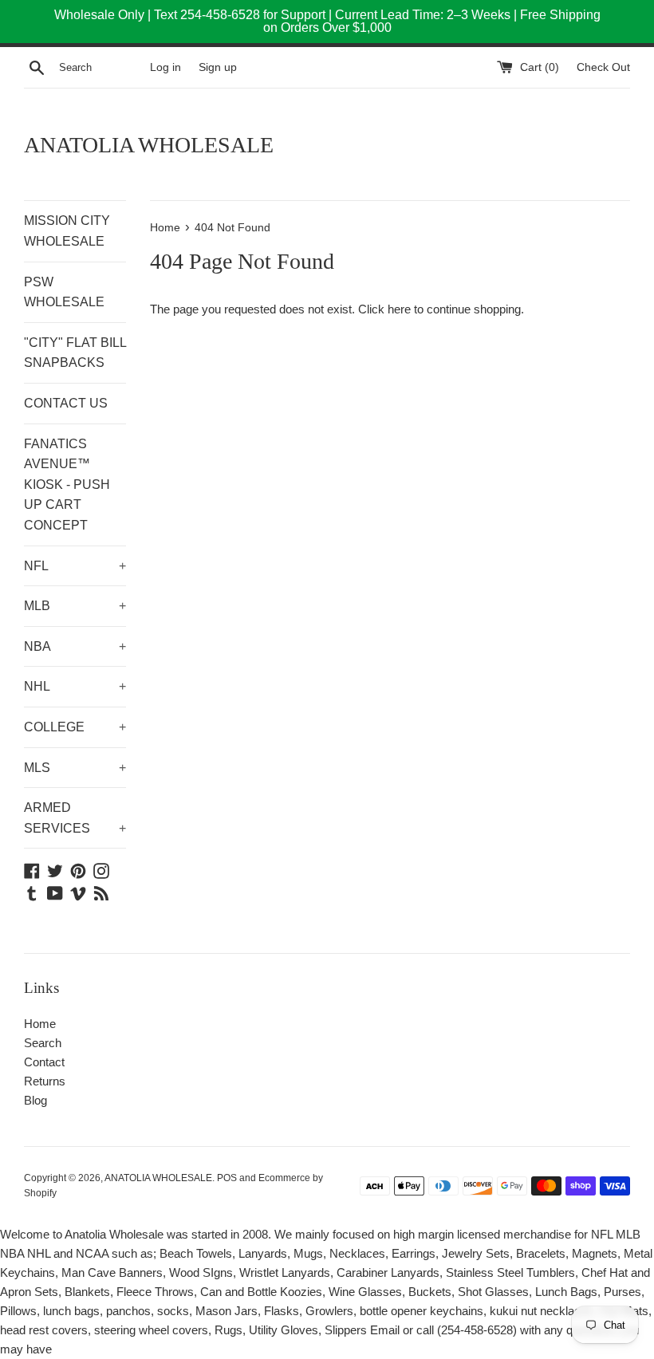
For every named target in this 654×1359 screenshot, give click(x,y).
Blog (35, 1100)
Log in (165, 67)
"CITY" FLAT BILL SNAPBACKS (75, 353)
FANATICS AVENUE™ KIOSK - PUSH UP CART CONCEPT (67, 484)
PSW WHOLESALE (64, 292)
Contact (44, 1062)
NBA (75, 646)
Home (40, 1023)
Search (42, 1043)
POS (227, 1178)
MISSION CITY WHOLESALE (67, 231)
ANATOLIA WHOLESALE (149, 144)
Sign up (218, 67)
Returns (44, 1081)
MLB (75, 606)
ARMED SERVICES (75, 818)
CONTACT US (66, 403)
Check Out (603, 67)
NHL (75, 686)
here (399, 309)
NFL (75, 566)
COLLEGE (75, 727)
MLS (75, 767)
